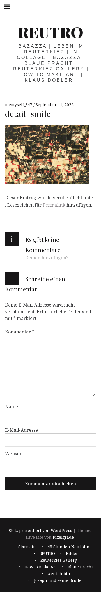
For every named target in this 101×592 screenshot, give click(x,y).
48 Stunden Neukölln (68, 547)
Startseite (27, 547)
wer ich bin (58, 574)
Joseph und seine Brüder (58, 580)
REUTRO (50, 32)
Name (11, 406)
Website (13, 453)
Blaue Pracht (80, 567)
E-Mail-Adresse (21, 430)
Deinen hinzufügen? (46, 258)
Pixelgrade (63, 537)
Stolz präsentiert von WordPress (40, 530)
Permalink (54, 205)
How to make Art (40, 567)
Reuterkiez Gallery (58, 560)
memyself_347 (19, 104)
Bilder (72, 553)
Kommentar (19, 331)
